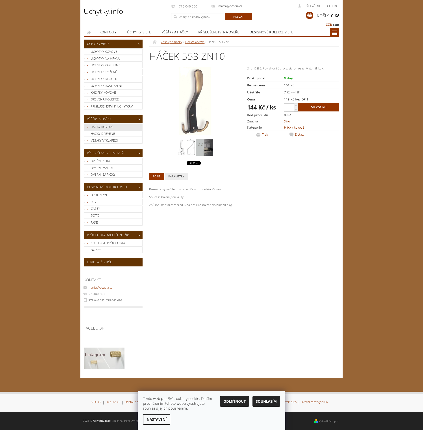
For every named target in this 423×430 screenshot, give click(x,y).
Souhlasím (266, 401)
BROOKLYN (99, 195)
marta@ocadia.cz (101, 287)
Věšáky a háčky (175, 32)
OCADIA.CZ (113, 402)
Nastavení (157, 419)
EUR (336, 25)
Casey (95, 208)
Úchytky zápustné (105, 65)
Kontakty (108, 32)
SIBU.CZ (96, 402)
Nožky (96, 250)
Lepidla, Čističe (99, 262)
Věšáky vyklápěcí (104, 140)
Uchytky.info (103, 11)
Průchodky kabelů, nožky (108, 235)
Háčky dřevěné (103, 133)
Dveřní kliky (101, 161)
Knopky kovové (103, 92)
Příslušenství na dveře (218, 32)
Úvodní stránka (89, 32)
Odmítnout (234, 401)
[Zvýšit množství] (296, 105)
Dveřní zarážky (103, 174)
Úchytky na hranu (106, 58)
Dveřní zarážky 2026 (314, 402)
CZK (329, 24)
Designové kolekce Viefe (271, 32)
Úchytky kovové (104, 51)
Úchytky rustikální (106, 86)
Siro (287, 121)
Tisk (265, 135)
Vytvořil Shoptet (329, 421)
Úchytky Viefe (139, 32)
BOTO (95, 215)
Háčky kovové (102, 127)
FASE (94, 222)
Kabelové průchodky (108, 243)
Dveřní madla (102, 168)
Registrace (331, 6)
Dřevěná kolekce (105, 99)
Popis (156, 176)
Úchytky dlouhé (104, 79)
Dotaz (299, 135)
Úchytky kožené (104, 72)
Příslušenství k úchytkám (112, 106)
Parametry (176, 176)
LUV (93, 202)
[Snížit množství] (296, 109)
